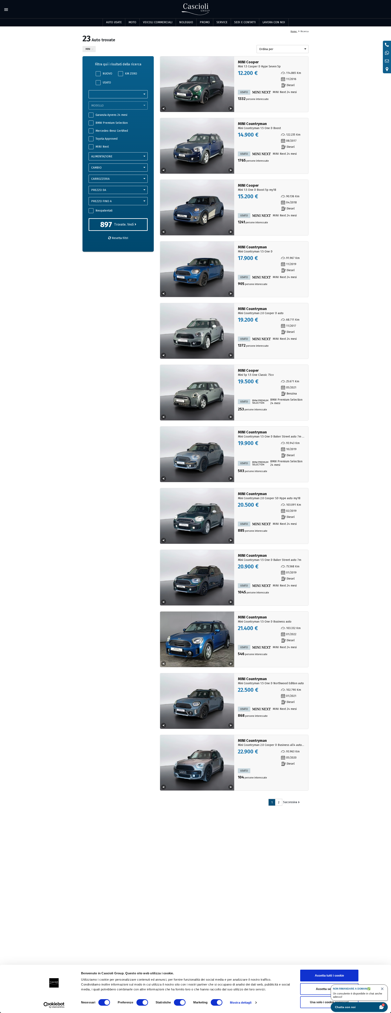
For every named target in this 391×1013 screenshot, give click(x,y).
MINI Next (102, 146)
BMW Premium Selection (112, 123)
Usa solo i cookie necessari (329, 1002)
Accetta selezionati (329, 989)
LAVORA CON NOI (273, 22)
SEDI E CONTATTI (245, 22)
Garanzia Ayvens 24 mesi (111, 115)
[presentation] (163, 108)
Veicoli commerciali (157, 22)
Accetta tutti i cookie (329, 975)
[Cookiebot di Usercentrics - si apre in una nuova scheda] (54, 1005)
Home (294, 31)
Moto (132, 22)
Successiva (290, 802)
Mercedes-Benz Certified (112, 131)
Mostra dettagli (241, 1002)
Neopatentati (104, 210)
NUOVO (107, 73)
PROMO (205, 22)
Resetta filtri (119, 238)
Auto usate (114, 22)
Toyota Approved (107, 138)
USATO (107, 82)
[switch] (142, 1002)
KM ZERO (131, 73)
